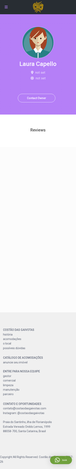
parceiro (8, 394)
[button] (61, 460)
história (8, 334)
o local (7, 343)
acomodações (12, 339)
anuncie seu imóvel (15, 362)
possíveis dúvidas (14, 348)
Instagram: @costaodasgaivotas (23, 413)
